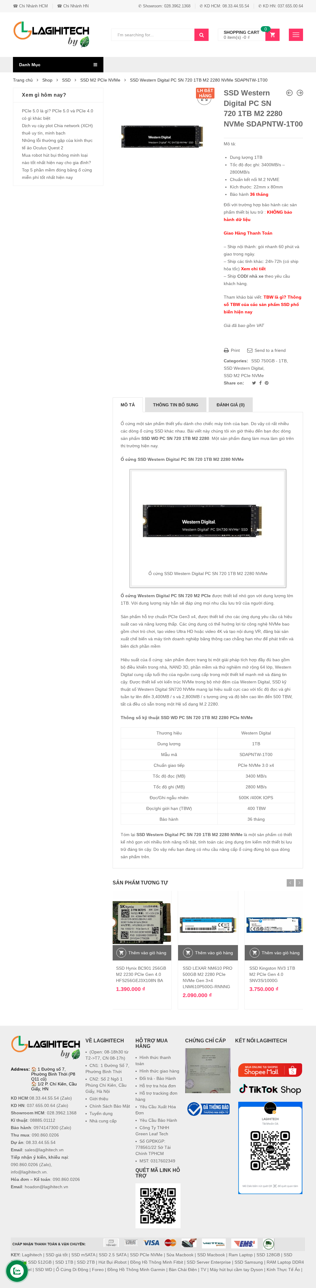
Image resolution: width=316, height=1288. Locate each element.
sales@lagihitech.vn (44, 1149)
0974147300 (46, 1127)
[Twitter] (254, 382)
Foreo (98, 1269)
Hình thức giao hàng (159, 1071)
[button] (208, 1131)
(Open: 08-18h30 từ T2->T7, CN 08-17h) (106, 1055)
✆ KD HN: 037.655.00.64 (280, 6)
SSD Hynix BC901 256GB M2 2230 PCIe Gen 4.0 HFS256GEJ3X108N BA (141, 974)
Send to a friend (269, 350)
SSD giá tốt (57, 1254)
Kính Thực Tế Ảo (283, 1269)
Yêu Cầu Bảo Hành (158, 1120)
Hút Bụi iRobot (112, 1262)
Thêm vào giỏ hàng (147, 952)
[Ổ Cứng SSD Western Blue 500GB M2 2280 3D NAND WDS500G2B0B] (289, 93)
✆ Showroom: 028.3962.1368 (164, 6)
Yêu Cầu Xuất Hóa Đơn (155, 1109)
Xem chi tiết (253, 268)
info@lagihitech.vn (29, 1171)
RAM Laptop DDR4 (285, 1262)
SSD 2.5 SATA (112, 1254)
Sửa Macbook (179, 1254)
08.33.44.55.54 (44, 1098)
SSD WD (43, 1269)
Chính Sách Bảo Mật (109, 1106)
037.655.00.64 (41, 1105)
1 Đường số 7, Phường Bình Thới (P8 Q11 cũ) (53, 1074)
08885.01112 (42, 1120)
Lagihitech (32, 1254)
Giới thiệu (98, 1098)
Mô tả (128, 404)
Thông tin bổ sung (175, 404)
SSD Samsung (249, 1262)
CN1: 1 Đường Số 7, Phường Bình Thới (107, 1068)
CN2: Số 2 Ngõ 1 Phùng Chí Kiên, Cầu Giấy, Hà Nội (106, 1085)
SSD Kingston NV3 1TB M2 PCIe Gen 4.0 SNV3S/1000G (272, 974)
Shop (47, 80)
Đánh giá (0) (231, 404)
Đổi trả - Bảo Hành (157, 1078)
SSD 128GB (268, 1254)
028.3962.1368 (62, 1112)
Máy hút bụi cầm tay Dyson (236, 1269)
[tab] (128, 404)
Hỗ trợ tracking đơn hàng (156, 1096)
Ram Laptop (241, 1254)
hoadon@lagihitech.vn (46, 1186)
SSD (66, 80)
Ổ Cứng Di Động (72, 1269)
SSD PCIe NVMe (146, 1254)
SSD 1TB (64, 1262)
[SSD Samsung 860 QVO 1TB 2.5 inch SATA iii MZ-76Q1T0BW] (300, 93)
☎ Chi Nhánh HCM (30, 6)
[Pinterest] (266, 382)
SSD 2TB (86, 1262)
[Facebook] (261, 382)
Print (235, 350)
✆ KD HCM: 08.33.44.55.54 (224, 6)
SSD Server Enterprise (209, 1262)
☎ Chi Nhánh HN (73, 6)
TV (203, 1269)
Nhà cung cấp (103, 1120)
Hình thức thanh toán (153, 1060)
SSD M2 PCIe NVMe (100, 80)
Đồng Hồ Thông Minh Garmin (136, 1269)
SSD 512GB (40, 1262)
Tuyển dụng (101, 1113)
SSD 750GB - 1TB (269, 360)
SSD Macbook (211, 1254)
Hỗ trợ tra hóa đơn (157, 1085)
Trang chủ (23, 80)
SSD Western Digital (243, 368)
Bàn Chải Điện (183, 1269)
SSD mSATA (83, 1254)
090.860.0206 (45, 1135)
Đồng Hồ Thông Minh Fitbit (156, 1262)
